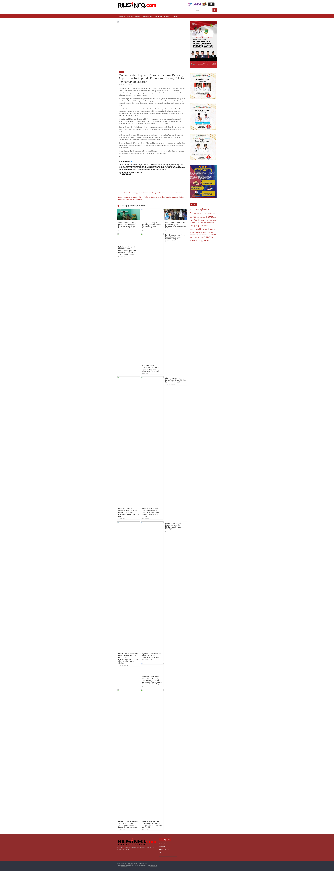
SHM (205, 234)
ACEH (191, 210)
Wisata (175, 16)
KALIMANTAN (193, 222)
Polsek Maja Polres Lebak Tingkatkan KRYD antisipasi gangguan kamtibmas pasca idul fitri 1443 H (152, 824)
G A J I (208, 213)
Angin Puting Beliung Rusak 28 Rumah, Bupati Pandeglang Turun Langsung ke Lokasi (175, 225)
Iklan (191, 217)
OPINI (193, 232)
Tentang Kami (163, 844)
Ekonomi (130, 16)
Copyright (162, 847)
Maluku (191, 229)
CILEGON (205, 213)
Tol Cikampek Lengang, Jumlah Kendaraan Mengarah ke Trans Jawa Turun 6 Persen (149, 193)
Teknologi (167, 16)
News (211, 229)
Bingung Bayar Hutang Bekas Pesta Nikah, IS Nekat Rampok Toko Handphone (175, 380)
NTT (190, 232)
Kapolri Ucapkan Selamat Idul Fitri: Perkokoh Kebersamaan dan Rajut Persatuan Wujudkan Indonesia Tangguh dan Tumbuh (151, 198)
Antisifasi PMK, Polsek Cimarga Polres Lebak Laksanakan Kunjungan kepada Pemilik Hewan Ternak (150, 512)
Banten (121, 72)
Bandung (199, 210)
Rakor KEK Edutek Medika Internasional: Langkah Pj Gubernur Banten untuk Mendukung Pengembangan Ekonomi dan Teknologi (152, 680)
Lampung (195, 225)
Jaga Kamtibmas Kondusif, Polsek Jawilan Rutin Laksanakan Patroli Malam (151, 655)
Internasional (148, 16)
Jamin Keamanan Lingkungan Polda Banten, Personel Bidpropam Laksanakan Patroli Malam (151, 368)
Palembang (199, 232)
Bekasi (193, 213)
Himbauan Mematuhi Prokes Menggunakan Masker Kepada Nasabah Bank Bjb (174, 526)
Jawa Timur (212, 220)
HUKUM (212, 213)
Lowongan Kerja (204, 226)
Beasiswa (213, 210)
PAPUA (206, 232)
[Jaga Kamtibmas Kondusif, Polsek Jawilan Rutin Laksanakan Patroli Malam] (152, 522)
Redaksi (130, 84)
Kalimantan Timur (211, 222)
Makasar (211, 225)
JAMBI (214, 217)
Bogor (198, 213)
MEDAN (196, 229)
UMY (196, 240)
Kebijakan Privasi (164, 849)
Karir (160, 852)
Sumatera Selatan (198, 237)
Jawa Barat (194, 220)
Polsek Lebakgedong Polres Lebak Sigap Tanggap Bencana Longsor (175, 237)
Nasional (138, 16)
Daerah (120, 16)
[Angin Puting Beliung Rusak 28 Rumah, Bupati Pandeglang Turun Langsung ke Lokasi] (175, 210)
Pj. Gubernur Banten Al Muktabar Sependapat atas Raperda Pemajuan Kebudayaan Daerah (151, 225)
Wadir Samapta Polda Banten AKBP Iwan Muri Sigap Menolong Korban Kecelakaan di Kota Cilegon (128, 225)
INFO (194, 217)
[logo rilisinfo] (137, 839)
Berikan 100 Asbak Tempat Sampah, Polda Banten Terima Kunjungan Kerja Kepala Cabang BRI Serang (128, 824)
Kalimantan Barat (202, 222)
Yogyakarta (204, 240)
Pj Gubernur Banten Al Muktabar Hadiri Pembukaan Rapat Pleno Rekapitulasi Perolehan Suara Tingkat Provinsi (127, 250)
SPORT (208, 235)
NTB (215, 229)
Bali (194, 210)
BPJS (201, 213)
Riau (202, 235)
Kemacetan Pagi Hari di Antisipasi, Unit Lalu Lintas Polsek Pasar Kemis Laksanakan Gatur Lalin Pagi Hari (128, 512)
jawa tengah (204, 220)
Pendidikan (158, 16)
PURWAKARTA (197, 234)
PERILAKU (192, 234)
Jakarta (209, 216)
